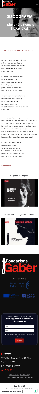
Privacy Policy (14, 375)
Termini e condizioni (19, 334)
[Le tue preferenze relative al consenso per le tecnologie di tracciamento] (35, 390)
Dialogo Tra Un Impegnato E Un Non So (19, 215)
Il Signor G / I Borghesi (19, 176)
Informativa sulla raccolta (11, 392)
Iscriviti (19, 340)
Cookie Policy (25, 375)
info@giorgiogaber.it (12, 366)
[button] (37, 4)
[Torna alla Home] (8, 4)
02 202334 (12, 362)
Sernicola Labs (29, 388)
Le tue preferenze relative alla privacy (19, 377)
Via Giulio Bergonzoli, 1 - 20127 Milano (17, 358)
